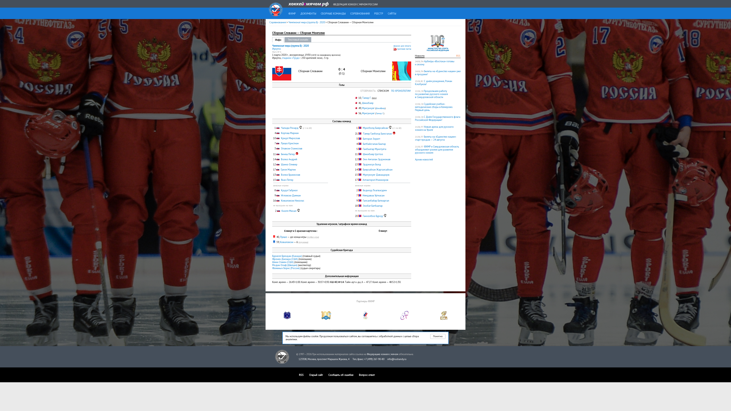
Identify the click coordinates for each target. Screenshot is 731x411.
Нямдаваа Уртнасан (374, 195)
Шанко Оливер (289, 164)
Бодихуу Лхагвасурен (375, 190)
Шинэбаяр (367, 103)
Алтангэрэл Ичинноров (375, 180)
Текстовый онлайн (298, 39)
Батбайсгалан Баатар (374, 144)
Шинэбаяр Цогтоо (373, 154)
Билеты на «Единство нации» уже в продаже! (438, 73)
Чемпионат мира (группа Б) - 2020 (307, 22)
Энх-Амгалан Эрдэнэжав (376, 159)
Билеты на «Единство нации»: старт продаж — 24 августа (435, 138)
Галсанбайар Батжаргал (376, 200)
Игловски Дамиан (291, 195)
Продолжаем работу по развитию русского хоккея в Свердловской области (431, 94)
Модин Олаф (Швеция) (285, 265)
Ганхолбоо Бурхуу (373, 216)
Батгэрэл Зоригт (371, 138)
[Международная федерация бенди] (287, 319)
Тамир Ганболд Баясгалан (377, 133)
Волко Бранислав (290, 174)
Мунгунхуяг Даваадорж (376, 174)
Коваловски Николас (292, 200)
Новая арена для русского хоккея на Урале (434, 128)
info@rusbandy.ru (396, 359)
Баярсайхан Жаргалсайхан (378, 169)
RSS (458, 55)
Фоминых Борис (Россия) (286, 268)
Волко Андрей (289, 159)
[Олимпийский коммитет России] (365, 319)
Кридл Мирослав (290, 138)
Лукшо (283, 237)
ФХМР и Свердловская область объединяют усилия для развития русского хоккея (437, 149)
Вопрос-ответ (367, 375)
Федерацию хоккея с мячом (382, 354)
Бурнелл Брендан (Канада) (287, 256)
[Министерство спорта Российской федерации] (326, 319)
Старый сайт (316, 375)
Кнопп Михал (289, 211)
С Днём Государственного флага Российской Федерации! (437, 118)
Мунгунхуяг (368, 108)
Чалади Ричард (289, 128)
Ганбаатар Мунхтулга (374, 149)
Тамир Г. (366, 98)
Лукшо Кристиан (290, 143)
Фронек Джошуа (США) (285, 259)
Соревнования (277, 22)
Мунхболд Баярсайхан (375, 128)
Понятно (438, 336)
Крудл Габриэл (289, 190)
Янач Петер (287, 180)
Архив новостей (424, 159)
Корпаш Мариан (290, 133)
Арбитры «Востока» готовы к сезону (434, 63)
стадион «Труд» (291, 58)
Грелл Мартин (288, 169)
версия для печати (402, 46)
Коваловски (286, 242)
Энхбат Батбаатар (373, 205)
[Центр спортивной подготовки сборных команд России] (443, 319)
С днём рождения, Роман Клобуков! (433, 83)
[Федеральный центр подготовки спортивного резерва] (404, 319)
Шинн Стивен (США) (283, 262)
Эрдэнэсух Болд (372, 164)
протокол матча (404, 49)
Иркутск (276, 48)
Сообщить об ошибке (341, 375)
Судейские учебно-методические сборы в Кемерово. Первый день (434, 107)
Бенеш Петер (288, 154)
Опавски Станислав (291, 148)
